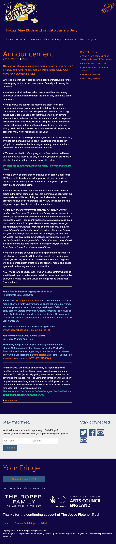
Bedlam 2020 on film (90, 75)
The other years (88, 39)
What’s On (21, 39)
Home (9, 39)
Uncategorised (12, 400)
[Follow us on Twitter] (83, 432)
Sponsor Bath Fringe (25, 523)
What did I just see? (90, 79)
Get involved (70, 39)
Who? (44, 523)
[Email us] (100, 432)
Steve (24, 59)
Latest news (35, 39)
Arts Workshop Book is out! (94, 64)
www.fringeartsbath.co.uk (26, 301)
